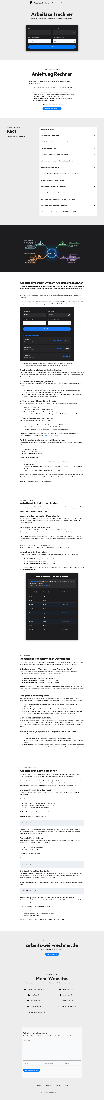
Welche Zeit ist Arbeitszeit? (50, 135)
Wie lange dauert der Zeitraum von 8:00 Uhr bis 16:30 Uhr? (59, 212)
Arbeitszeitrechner (41, 3)
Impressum (39, 1085)
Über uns (70, 3)
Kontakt (63, 3)
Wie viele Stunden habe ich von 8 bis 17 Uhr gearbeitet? (58, 199)
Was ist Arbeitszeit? (47, 129)
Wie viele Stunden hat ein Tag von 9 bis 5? (54, 205)
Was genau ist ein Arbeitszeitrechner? (53, 180)
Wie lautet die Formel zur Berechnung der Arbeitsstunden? (59, 174)
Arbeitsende (56, 29)
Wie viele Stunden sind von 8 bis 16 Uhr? (53, 193)
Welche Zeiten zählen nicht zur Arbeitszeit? (54, 142)
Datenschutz (48, 1085)
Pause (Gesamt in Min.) (33, 37)
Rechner (54, 3)
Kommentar (27, 1040)
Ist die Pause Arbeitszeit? (49, 148)
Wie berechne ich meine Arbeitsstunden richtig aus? (57, 161)
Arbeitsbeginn (31, 29)
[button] (57, 3)
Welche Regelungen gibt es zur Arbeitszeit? (54, 154)
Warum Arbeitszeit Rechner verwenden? (54, 186)
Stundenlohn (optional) (58, 37)
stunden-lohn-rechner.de (51, 435)
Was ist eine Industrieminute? (50, 167)
